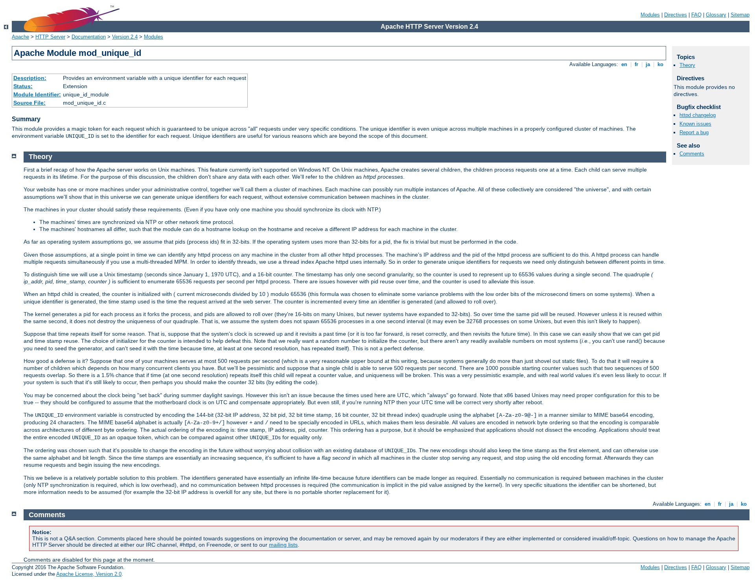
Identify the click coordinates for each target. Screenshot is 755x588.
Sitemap (740, 15)
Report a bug (694, 132)
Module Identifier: (37, 94)
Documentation (89, 37)
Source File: (29, 103)
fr (636, 64)
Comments (692, 154)
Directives (675, 15)
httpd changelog (698, 115)
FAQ (696, 15)
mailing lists (283, 545)
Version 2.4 (125, 37)
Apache (20, 37)
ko (660, 64)
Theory (687, 65)
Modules (650, 15)
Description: (29, 78)
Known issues (695, 124)
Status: (23, 86)
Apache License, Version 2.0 (89, 574)
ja (648, 64)
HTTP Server (50, 37)
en (624, 64)
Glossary (716, 15)
